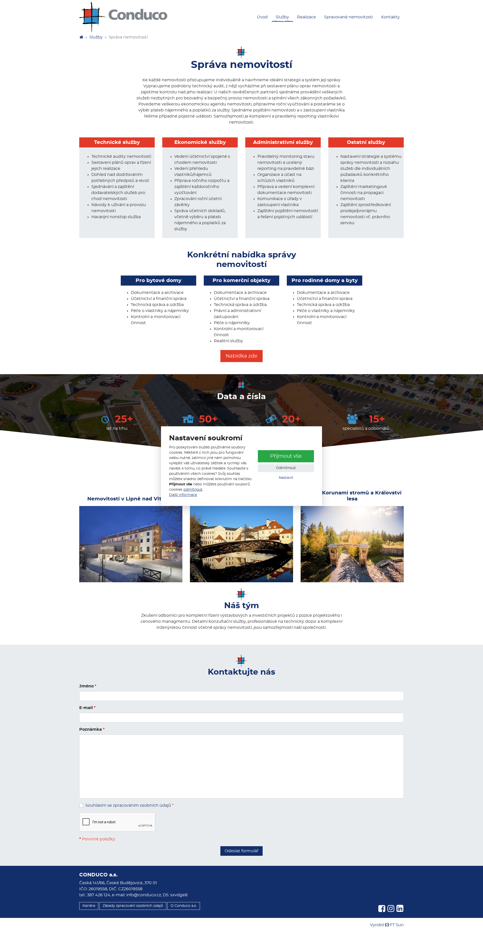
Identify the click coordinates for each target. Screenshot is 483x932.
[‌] (382, 909)
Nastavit (286, 478)
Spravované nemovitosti (348, 17)
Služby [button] (282, 17)
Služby (96, 37)
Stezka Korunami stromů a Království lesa (352, 495)
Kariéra (89, 906)
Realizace (306, 17)
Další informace (183, 495)
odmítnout (193, 489)
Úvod (262, 17)
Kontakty (390, 17)
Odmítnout (286, 468)
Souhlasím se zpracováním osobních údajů (128, 805)
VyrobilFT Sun (387, 925)
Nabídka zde (241, 356)
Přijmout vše (286, 456)
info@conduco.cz (143, 895)
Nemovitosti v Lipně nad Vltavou (130, 498)
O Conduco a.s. (184, 906)
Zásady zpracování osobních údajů (133, 906)
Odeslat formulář (241, 851)
